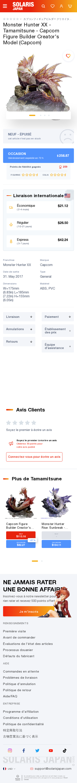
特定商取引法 (12, 730)
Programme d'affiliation (21, 711)
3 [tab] (45, 115)
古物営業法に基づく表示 (20, 736)
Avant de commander (19, 637)
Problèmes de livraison (20, 677)
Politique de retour (17, 690)
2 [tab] (41, 115)
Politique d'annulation (19, 684)
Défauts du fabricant (18, 656)
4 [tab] (49, 115)
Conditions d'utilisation (20, 717)
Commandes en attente (21, 671)
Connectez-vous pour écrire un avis (34, 456)
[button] (11, 18)
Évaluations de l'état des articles (28, 643)
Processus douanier (18, 650)
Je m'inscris (28, 611)
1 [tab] (32, 115)
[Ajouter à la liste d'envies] (68, 55)
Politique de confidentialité (23, 724)
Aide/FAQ (10, 696)
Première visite (14, 631)
